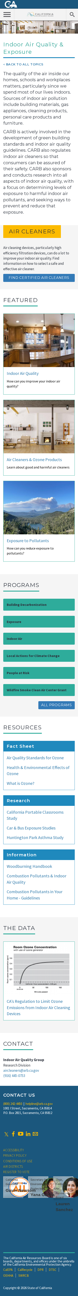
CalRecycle (25, 1270)
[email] (35, 1134)
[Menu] (7, 14)
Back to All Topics (24, 64)
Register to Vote (16, 1172)
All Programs (56, 705)
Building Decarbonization (27, 604)
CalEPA (8, 1270)
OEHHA (8, 1275)
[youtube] (20, 1134)
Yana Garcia (43, 1194)
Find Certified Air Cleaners (39, 278)
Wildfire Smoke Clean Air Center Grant (37, 690)
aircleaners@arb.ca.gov (21, 1070)
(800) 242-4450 (12, 1104)
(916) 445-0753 (14, 1075)
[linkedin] (28, 1134)
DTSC (52, 1270)
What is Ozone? (20, 783)
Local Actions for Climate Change (33, 656)
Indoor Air (14, 638)
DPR (40, 1270)
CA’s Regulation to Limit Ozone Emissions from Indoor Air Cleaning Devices (38, 1007)
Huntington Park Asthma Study (35, 837)
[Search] (72, 14)
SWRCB (23, 1275)
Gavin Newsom (21, 1190)
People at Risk (18, 673)
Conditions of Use (17, 1161)
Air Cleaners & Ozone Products (34, 459)
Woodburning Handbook (29, 866)
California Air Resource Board (40, 14)
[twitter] (6, 1134)
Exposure (14, 622)
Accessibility (13, 1150)
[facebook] (13, 1134)
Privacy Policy (15, 1155)
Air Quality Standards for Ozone (35, 757)
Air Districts (13, 1166)
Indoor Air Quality (23, 373)
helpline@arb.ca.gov (39, 1104)
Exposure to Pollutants (28, 540)
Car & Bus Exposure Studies (31, 828)
